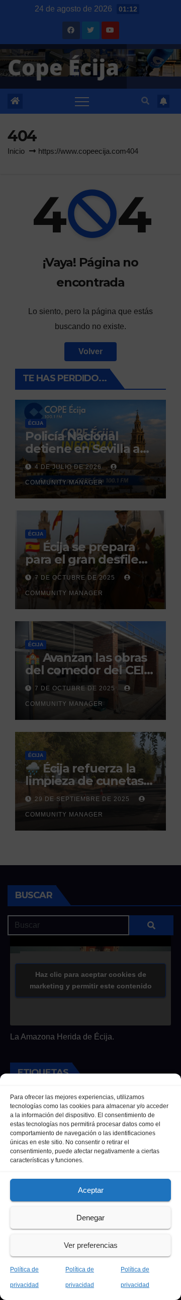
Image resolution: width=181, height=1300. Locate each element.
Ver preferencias (91, 1245)
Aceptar (91, 1190)
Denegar (90, 1217)
